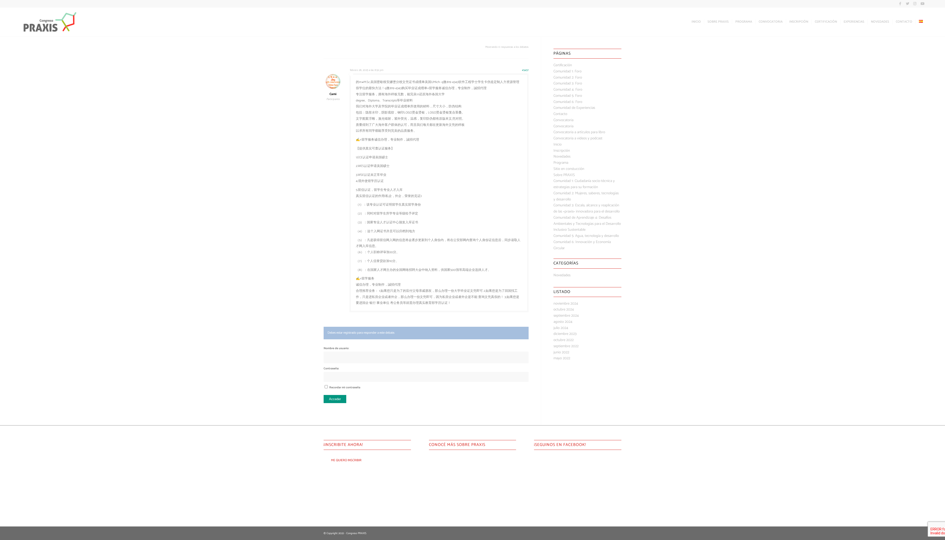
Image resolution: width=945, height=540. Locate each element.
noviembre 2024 (565, 303)
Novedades (561, 156)
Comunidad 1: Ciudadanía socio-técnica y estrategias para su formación (584, 184)
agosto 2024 (562, 322)
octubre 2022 (563, 340)
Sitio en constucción (568, 169)
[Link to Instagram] (914, 3)
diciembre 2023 (565, 334)
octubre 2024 (563, 309)
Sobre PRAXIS (564, 175)
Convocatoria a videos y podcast (577, 138)
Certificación (562, 65)
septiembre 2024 (566, 315)
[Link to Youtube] (922, 3)
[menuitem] (696, 22)
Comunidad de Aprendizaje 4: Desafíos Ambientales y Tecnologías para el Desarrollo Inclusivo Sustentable (587, 223)
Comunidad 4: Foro (567, 89)
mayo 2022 (561, 358)
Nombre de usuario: (336, 348)
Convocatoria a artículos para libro (579, 132)
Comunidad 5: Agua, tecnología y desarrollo (586, 236)
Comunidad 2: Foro (567, 77)
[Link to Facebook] (900, 3)
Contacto (560, 114)
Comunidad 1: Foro (567, 71)
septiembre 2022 (566, 346)
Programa (560, 163)
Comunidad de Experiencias (574, 108)
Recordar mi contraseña (344, 387)
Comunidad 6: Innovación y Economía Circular (582, 245)
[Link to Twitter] (907, 3)
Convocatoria (563, 120)
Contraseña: (331, 368)
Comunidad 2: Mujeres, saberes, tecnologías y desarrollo (586, 196)
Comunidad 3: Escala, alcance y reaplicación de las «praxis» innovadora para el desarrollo (586, 208)
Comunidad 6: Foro (567, 102)
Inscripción (561, 150)
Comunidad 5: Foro (567, 96)
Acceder (335, 399)
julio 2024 (560, 328)
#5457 (525, 70)
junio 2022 (561, 352)
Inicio (557, 144)
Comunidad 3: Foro (567, 83)
